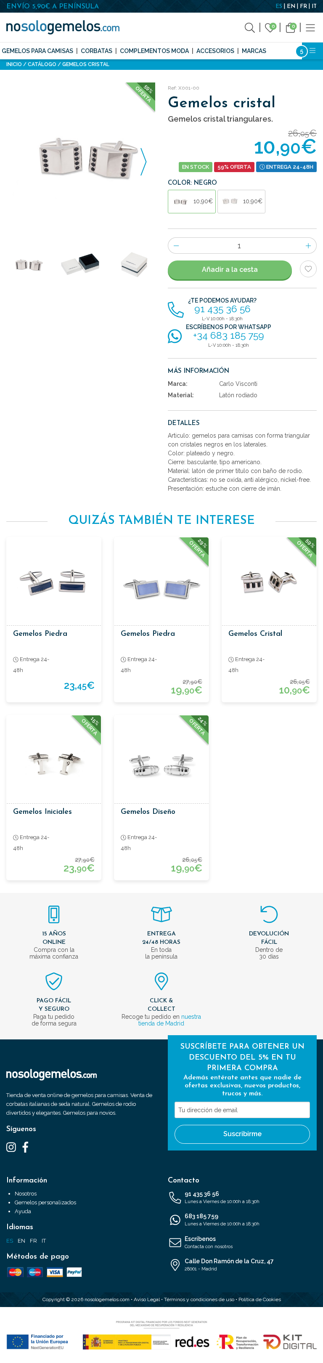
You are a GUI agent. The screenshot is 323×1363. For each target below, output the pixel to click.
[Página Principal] (62, 27)
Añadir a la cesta (230, 270)
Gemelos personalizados (45, 1202)
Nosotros (26, 1193)
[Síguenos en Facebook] (25, 1146)
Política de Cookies (259, 1299)
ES (278, 6)
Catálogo (42, 64)
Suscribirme (242, 1134)
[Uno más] (308, 245)
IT (314, 6)
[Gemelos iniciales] (54, 762)
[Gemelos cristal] (269, 584)
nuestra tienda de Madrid (169, 1020)
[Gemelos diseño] (161, 762)
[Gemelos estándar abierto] (80, 264)
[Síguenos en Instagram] (11, 1146)
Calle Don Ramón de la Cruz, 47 (229, 1265)
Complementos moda (154, 51)
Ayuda (23, 1211)
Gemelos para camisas (37, 51)
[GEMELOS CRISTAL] (80, 156)
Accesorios (215, 51)
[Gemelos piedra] (54, 584)
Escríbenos (209, 1242)
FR (303, 6)
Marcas (254, 51)
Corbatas (96, 51)
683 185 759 (222, 1220)
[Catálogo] (310, 27)
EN (291, 6)
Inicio (14, 64)
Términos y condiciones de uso (199, 1299)
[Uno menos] (176, 245)
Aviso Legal (147, 1299)
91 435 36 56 (222, 1197)
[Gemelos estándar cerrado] (134, 264)
